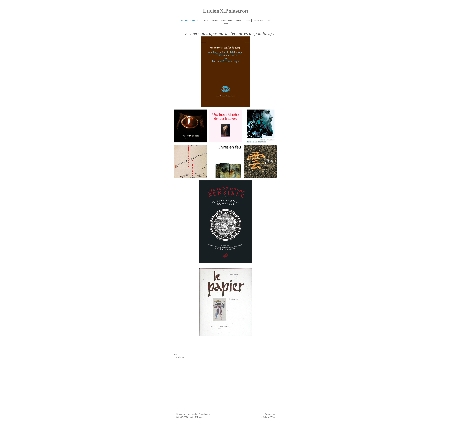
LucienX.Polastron (225, 11)
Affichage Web (268, 417)
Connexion (270, 414)
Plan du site (204, 414)
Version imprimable (187, 414)
